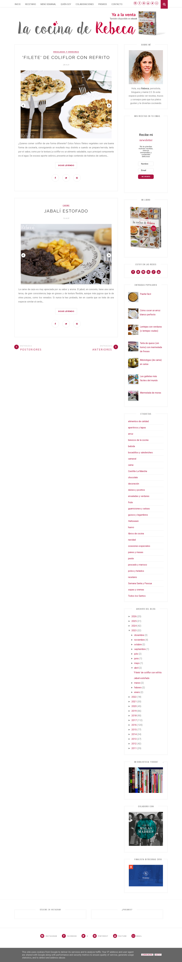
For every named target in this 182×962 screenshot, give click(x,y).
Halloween (133, 521)
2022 (134, 697)
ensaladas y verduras (66, 52)
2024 (134, 625)
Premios (102, 4)
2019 (134, 711)
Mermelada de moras (150, 392)
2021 (134, 701)
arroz (130, 433)
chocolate (133, 477)
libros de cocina (136, 533)
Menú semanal (48, 4)
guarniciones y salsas (139, 508)
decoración (133, 483)
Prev (23, 105)
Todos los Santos (137, 596)
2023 (134, 630)
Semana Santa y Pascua (140, 583)
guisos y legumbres (138, 515)
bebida (131, 446)
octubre (138, 644)
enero (137, 692)
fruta (130, 502)
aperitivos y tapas (137, 427)
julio (136, 653)
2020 (134, 706)
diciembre (139, 635)
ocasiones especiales (139, 546)
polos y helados (136, 571)
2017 (134, 720)
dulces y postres (136, 490)
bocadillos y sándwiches (140, 452)
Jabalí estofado (66, 211)
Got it (158, 955)
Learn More (147, 955)
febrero (138, 687)
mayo (137, 663)
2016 (134, 725)
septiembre (140, 649)
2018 (134, 715)
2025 (134, 621)
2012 (134, 743)
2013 (134, 739)
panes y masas (135, 552)
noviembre (139, 639)
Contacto (116, 4)
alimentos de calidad (138, 421)
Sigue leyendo (66, 165)
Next (109, 105)
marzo (137, 683)
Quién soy (66, 4)
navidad (132, 539)
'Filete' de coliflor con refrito (66, 57)
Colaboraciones (85, 4)
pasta (131, 558)
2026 (134, 616)
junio (136, 658)
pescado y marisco (137, 564)
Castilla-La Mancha (137, 471)
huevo (131, 527)
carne (66, 205)
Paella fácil (145, 294)
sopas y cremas (136, 589)
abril (136, 668)
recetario (132, 577)
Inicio (18, 4)
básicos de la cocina (138, 440)
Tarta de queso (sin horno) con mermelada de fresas (151, 347)
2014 (134, 734)
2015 (134, 729)
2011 (134, 748)
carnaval (132, 458)
